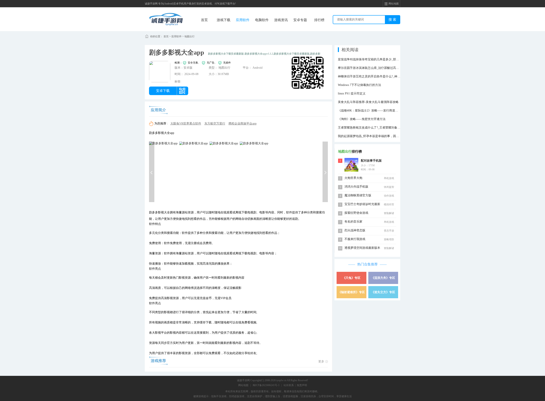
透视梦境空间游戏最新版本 (362, 247)
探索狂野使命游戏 (356, 212)
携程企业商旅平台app (242, 123)
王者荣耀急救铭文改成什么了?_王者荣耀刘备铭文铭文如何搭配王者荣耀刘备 (388, 127)
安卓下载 (163, 91)
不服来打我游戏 (354, 239)
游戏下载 (223, 20)
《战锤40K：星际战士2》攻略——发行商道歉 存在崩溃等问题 (379, 110)
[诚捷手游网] (166, 18)
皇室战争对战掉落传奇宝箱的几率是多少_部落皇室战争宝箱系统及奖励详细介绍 (391, 59)
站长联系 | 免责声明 (295, 385)
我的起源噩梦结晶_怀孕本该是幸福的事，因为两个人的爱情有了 (380, 136)
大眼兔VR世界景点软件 (185, 123)
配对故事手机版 (371, 160)
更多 (321, 361)
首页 (204, 20)
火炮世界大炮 (353, 178)
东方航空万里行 (214, 123)
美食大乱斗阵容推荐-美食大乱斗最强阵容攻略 (368, 102)
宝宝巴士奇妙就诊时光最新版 (362, 205)
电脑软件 (262, 20)
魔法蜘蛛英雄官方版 (357, 195)
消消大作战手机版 (356, 186)
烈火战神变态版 (354, 230)
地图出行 (189, 36)
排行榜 (319, 20)
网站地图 (243, 385)
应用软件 (243, 20)
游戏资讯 (281, 20)
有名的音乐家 (353, 221)
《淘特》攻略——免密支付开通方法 (362, 119)
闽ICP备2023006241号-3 (266, 385)
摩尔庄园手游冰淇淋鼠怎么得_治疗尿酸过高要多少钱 (373, 67)
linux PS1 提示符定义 (352, 93)
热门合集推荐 (367, 264)
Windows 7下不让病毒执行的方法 (359, 85)
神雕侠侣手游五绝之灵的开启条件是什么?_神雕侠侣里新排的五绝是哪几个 (387, 76)
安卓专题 (300, 20)
